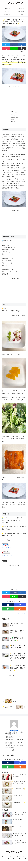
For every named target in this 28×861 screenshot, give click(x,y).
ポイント (13, 121)
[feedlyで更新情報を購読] (8, 608)
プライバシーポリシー (7, 856)
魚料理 (4, 561)
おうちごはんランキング (8, 555)
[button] (25, 416)
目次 (12, 112)
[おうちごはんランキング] (6, 553)
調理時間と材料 (14, 117)
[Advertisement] (14, 97)
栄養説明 (13, 115)
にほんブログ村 (6, 547)
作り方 (12, 119)
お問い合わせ (20, 856)
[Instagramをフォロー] (20, 604)
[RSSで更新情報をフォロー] (20, 608)
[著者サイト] (8, 604)
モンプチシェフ (14, 730)
